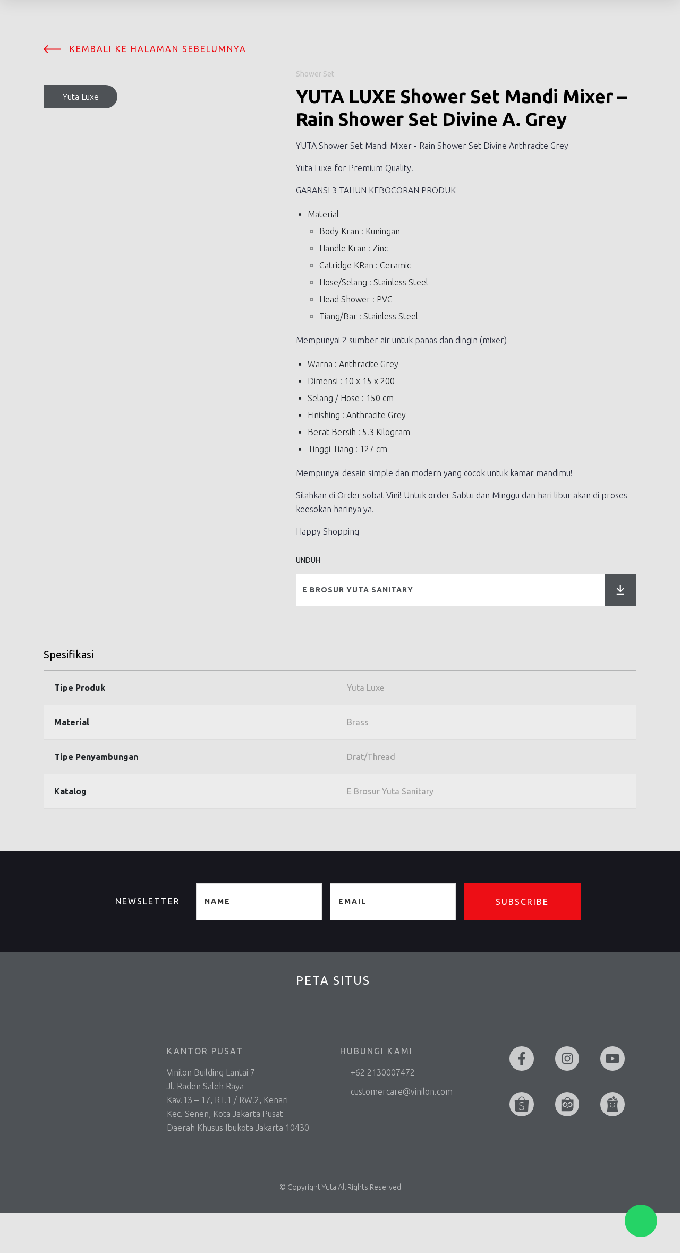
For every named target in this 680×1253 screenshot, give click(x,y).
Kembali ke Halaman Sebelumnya (158, 49)
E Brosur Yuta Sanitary (357, 590)
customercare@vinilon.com (402, 1091)
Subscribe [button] (522, 902)
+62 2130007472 (383, 1072)
